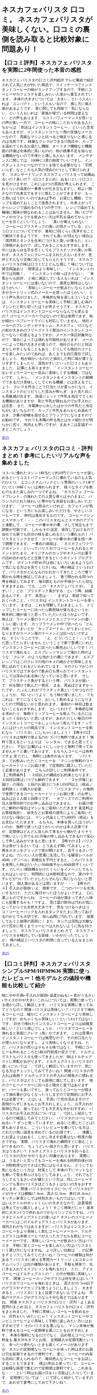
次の (5, 438)
